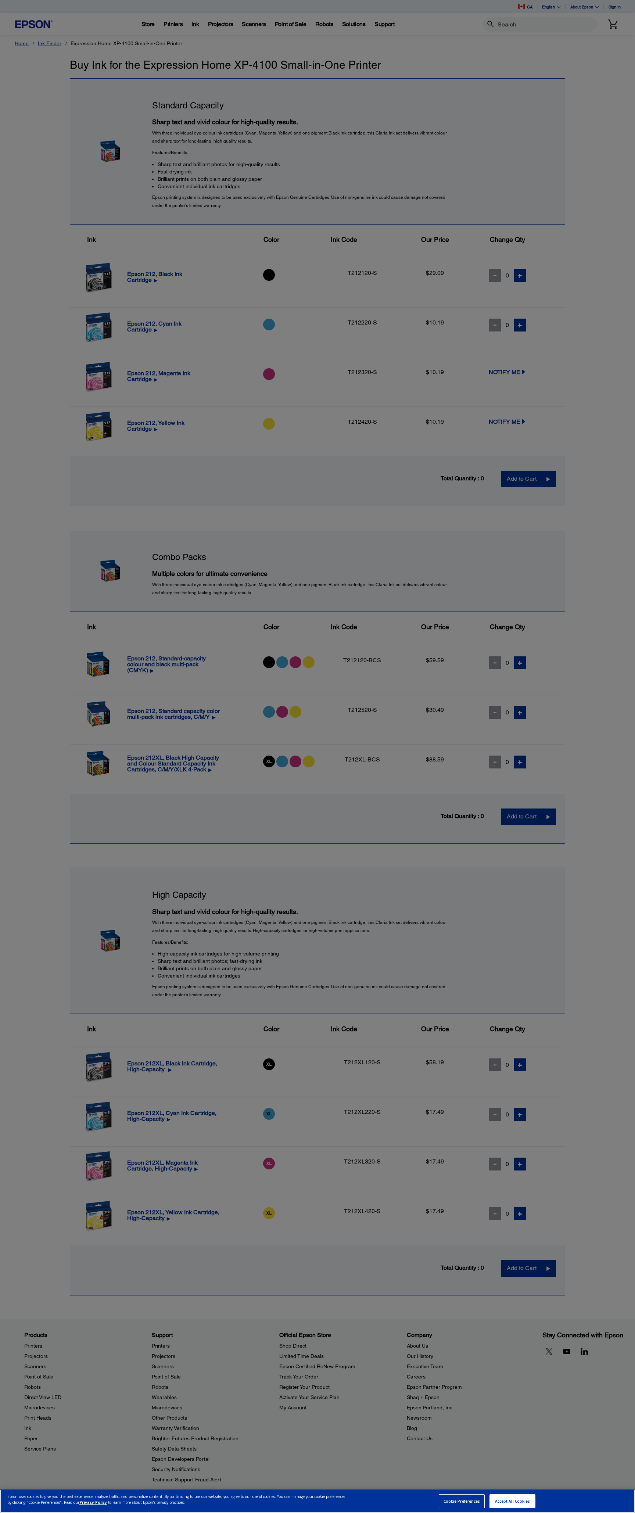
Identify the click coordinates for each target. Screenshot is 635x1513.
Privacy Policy (93, 1502)
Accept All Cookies (512, 1501)
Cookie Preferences (462, 1501)
